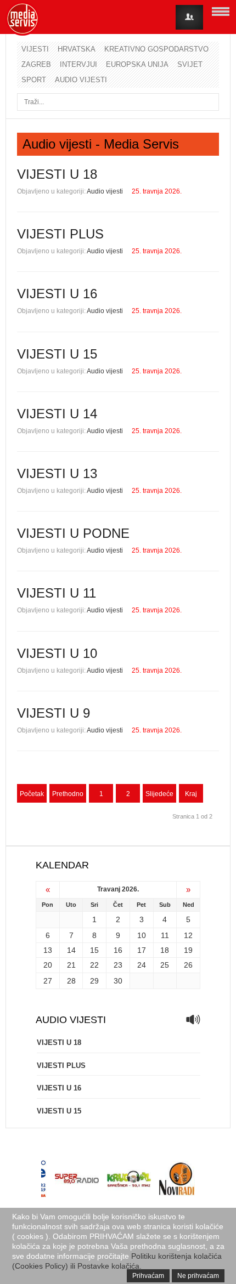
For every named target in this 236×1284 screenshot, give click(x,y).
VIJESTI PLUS (60, 233)
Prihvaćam (148, 1276)
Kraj (191, 794)
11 (165, 935)
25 (164, 965)
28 (71, 980)
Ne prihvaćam (198, 1276)
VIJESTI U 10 (57, 653)
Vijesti (35, 49)
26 (188, 965)
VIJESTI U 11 (56, 593)
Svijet (190, 64)
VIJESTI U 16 (57, 293)
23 (118, 965)
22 (94, 965)
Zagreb (36, 64)
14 (71, 950)
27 (47, 980)
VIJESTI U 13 (57, 473)
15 (94, 950)
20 (47, 965)
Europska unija (137, 64)
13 (47, 950)
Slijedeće (159, 794)
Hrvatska (76, 49)
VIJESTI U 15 (57, 353)
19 (188, 950)
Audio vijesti (81, 80)
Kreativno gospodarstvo (156, 49)
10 (141, 935)
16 (118, 950)
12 (188, 935)
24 (141, 965)
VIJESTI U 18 (57, 174)
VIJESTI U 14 (57, 413)
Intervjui (78, 64)
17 (141, 950)
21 (71, 965)
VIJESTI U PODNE (73, 533)
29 (94, 980)
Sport (33, 80)
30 (118, 980)
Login (189, 17)
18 (164, 950)
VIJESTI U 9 (53, 713)
